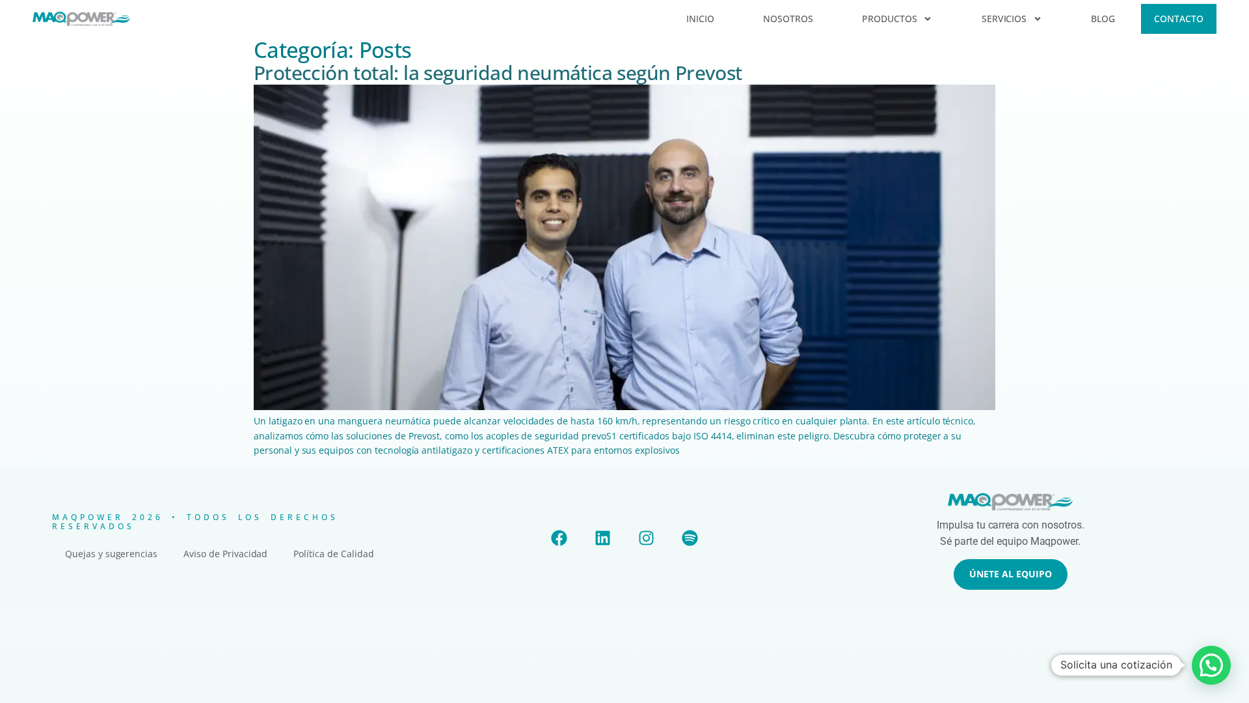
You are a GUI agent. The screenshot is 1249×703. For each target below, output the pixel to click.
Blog (1103, 18)
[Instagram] (646, 538)
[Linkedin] (603, 538)
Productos (889, 18)
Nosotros (788, 18)
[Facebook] (559, 538)
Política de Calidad (333, 553)
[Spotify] (689, 538)
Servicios (1004, 18)
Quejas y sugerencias (111, 553)
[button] (1211, 665)
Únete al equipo (1010, 574)
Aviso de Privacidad (225, 553)
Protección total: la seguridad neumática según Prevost (498, 72)
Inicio (700, 18)
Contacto (1178, 18)
